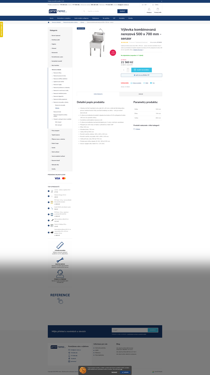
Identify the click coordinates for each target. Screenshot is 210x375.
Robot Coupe (55, 143)
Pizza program (55, 130)
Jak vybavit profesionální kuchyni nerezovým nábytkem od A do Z (124, 348)
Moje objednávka (99, 355)
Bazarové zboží (56, 160)
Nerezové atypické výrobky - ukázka (60, 115)
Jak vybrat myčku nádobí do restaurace (126, 354)
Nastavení (114, 372)
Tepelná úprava (56, 135)
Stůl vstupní (58, 122)
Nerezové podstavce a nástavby (61, 87)
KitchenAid (54, 52)
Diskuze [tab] (141, 94)
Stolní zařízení (55, 152)
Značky (53, 169)
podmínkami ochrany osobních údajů (136, 334)
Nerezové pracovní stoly (59, 76)
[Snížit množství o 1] (128, 71)
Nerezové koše (57, 112)
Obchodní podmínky (100, 348)
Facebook (73, 358)
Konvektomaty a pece (57, 57)
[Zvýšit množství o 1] (128, 69)
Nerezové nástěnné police (60, 93)
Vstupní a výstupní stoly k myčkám (62, 119)
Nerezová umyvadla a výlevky (60, 102)
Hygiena (54, 44)
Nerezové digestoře (58, 96)
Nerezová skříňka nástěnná (60, 79)
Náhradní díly (55, 165)
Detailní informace (138, 50)
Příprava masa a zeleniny (58, 139)
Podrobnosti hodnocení (141, 42)
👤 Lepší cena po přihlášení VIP (141, 75)
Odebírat (153, 330)
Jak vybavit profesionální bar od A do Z (126, 352)
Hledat (122, 11)
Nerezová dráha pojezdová (60, 99)
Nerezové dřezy (57, 73)
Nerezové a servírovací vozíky (60, 90)
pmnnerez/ (73, 361)
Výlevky (57, 108)
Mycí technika (55, 65)
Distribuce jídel (56, 40)
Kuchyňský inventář (57, 61)
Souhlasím (126, 372)
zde (121, 369)
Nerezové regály (57, 84)
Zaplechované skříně (58, 81)
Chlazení (54, 48)
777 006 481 (74, 355)
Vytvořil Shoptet (158, 371)
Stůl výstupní (58, 125)
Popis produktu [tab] (98, 94)
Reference (97, 352)
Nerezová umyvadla (60, 105)
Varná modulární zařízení (58, 156)
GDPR (96, 350)
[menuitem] (51, 18)
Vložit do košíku (143, 70)
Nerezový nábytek (56, 69)
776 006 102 (74, 353)
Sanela (53, 147)
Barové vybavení (56, 35)
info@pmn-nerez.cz (76, 350)
